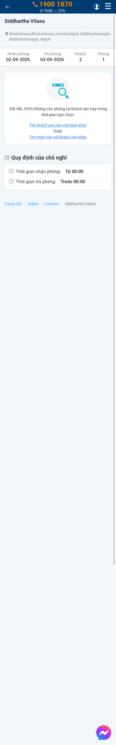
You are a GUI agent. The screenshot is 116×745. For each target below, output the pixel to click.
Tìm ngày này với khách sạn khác (58, 137)
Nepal (33, 204)
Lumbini (51, 204)
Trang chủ (13, 204)
